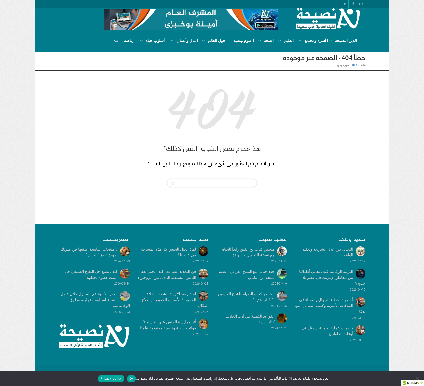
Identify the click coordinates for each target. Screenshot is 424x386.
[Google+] (361, 4)
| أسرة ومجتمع (315, 40)
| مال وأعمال (187, 40)
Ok (131, 378)
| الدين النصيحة (346, 40)
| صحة (268, 40)
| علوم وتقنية (243, 40)
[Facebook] (353, 4)
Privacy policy (111, 378)
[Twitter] (345, 4)
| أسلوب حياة (156, 40)
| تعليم (288, 40)
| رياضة (130, 40)
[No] (417, 378)
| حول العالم (217, 40)
